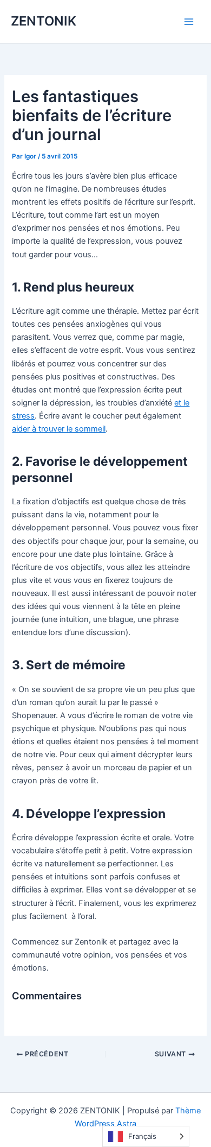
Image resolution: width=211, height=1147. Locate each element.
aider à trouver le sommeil (59, 429)
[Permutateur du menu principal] (188, 21)
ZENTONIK (43, 21)
